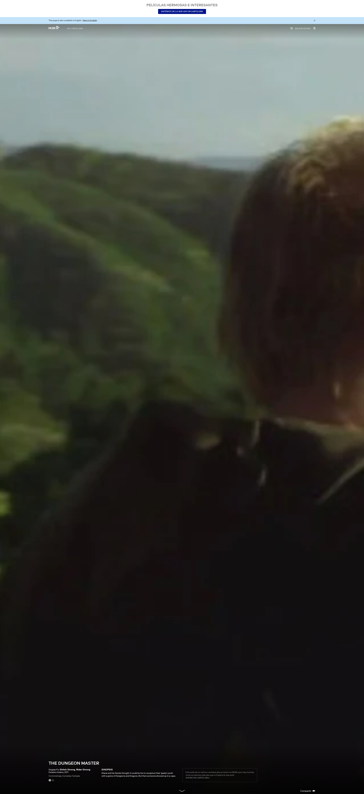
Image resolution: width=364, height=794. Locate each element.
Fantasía (76, 776)
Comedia (66, 776)
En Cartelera (75, 28)
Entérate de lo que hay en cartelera (182, 11)
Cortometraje (55, 776)
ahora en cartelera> (198, 777)
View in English (89, 20)
